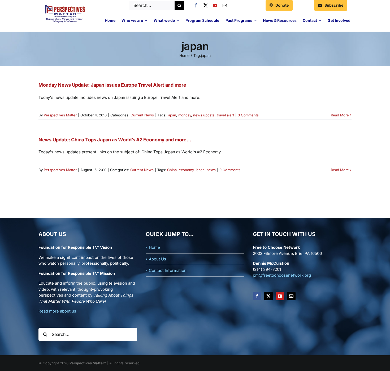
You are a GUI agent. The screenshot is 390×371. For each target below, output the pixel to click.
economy (186, 170)
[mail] (225, 5)
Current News (142, 115)
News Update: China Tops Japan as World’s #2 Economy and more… (114, 139)
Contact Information (168, 270)
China (172, 170)
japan (171, 115)
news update (204, 115)
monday (184, 115)
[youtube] (215, 5)
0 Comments (248, 115)
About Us (157, 259)
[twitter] (205, 5)
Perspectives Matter (60, 115)
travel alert (225, 115)
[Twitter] (268, 296)
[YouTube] (280, 296)
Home (154, 247)
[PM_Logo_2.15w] (64, 6)
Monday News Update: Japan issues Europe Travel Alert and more (112, 85)
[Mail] (291, 296)
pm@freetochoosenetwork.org (282, 275)
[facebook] (196, 5)
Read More (340, 115)
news (211, 170)
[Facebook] (257, 296)
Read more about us (57, 311)
